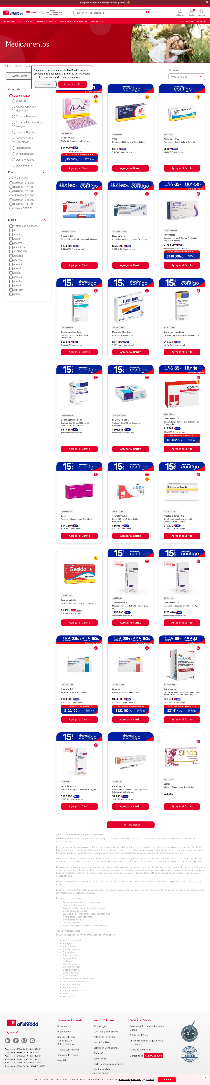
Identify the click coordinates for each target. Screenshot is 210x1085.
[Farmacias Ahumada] (13, 12)
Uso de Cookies (101, 1042)
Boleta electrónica (139, 1035)
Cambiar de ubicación (54, 15)
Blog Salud (62, 1060)
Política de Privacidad (105, 1037)
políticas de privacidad (129, 1079)
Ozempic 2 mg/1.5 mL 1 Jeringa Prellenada (79, 239)
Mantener (45, 84)
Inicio (8, 66)
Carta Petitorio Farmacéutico (108, 1064)
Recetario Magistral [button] (45, 21)
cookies (150, 1079)
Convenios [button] (28, 21)
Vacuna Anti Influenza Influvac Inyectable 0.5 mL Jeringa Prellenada (129, 791)
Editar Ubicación (72, 84)
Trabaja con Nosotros (68, 1049)
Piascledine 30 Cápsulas (122, 335)
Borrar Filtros (19, 75)
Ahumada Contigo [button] (12, 21)
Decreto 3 (99, 1053)
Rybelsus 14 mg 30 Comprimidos (75, 692)
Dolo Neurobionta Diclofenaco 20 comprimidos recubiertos (178, 520)
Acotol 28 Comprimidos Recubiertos (76, 141)
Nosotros (62, 1026)
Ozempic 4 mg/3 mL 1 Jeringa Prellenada (129, 239)
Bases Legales (101, 1026)
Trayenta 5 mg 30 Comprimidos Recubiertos (182, 335)
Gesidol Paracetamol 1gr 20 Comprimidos (78, 603)
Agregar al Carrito (79, 168)
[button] (180, 13)
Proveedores (64, 1031)
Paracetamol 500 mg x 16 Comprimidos (128, 142)
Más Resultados (130, 824)
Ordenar (174, 70)
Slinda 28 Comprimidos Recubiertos (179, 787)
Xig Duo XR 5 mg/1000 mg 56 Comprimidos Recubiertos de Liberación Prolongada (182, 693)
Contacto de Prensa (67, 1055)
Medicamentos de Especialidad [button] (73, 21)
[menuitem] (193, 21)
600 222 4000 (155, 1056)
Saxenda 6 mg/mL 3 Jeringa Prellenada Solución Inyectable (180, 239)
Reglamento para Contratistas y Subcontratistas (66, 1041)
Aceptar (167, 1079)
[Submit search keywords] (148, 12)
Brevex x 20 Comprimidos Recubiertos (77, 519)
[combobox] (113, 12)
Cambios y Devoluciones (106, 1048)
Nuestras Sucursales (140, 1049)
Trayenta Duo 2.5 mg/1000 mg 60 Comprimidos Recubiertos (75, 424)
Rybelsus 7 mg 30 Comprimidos (125, 692)
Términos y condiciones (106, 1031)
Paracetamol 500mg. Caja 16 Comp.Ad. (180, 142)
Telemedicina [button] (97, 21)
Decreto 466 (100, 1058)
